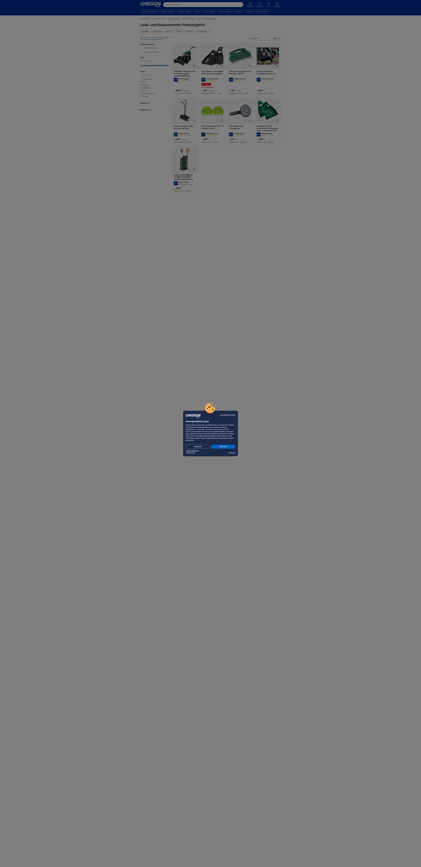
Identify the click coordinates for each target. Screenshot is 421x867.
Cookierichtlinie (190, 452)
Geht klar (223, 447)
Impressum (232, 452)
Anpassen (198, 447)
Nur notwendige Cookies (227, 415)
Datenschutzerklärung (192, 450)
